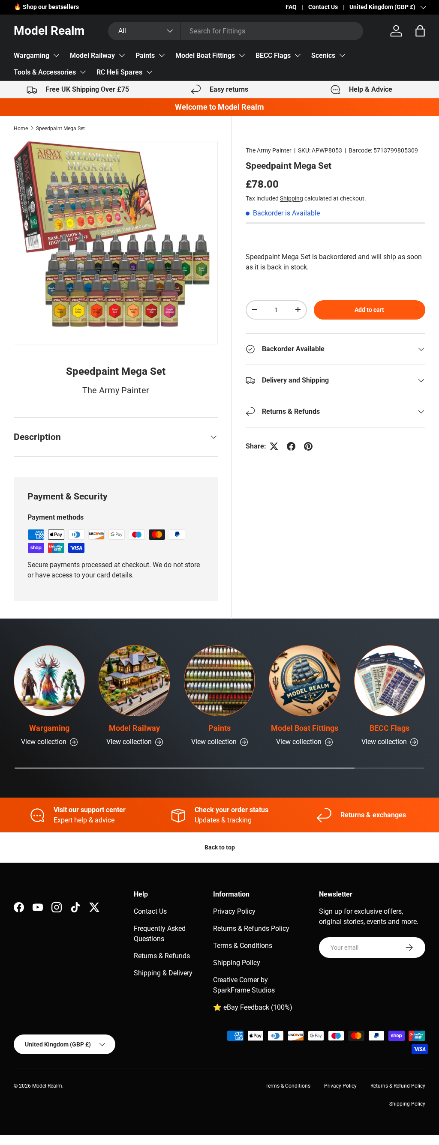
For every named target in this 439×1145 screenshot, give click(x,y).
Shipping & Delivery (163, 973)
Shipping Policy (236, 963)
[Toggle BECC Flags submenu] (297, 55)
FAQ (291, 7)
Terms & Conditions (242, 946)
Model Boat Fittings (205, 55)
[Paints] (219, 681)
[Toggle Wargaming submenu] (56, 55)
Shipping (291, 198)
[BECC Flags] (390, 681)
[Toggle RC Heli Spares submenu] (149, 72)
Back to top (219, 847)
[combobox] (235, 31)
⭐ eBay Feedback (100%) (252, 1007)
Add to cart (369, 309)
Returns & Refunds (162, 956)
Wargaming (31, 55)
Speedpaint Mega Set (60, 129)
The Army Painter (269, 150)
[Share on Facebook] (291, 446)
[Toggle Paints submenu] (161, 55)
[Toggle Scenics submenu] (342, 55)
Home (21, 129)
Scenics (323, 55)
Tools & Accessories (45, 72)
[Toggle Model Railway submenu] (122, 55)
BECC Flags (273, 55)
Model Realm (47, 1086)
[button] (420, 30)
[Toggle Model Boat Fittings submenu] (242, 55)
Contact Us (323, 7)
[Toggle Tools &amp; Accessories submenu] (83, 72)
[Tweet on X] (274, 446)
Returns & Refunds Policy (251, 928)
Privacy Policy (234, 911)
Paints (145, 55)
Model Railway (92, 55)
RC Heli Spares (119, 72)
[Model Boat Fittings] (304, 681)
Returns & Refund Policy (397, 1086)
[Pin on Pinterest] (308, 446)
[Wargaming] (49, 681)
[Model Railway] (134, 681)
